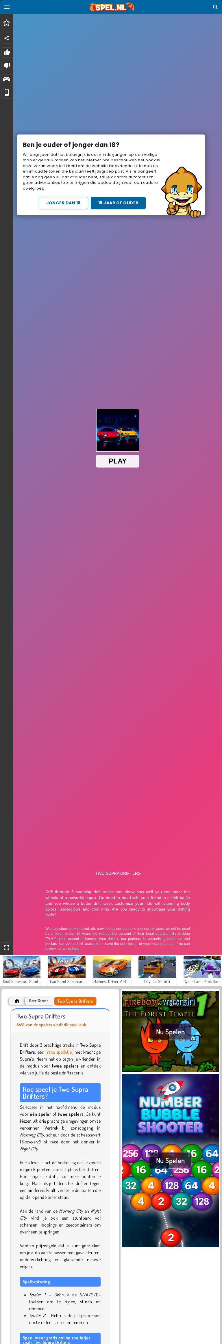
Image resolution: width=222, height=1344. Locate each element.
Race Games (38, 1001)
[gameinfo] (6, 79)
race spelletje (59, 1052)
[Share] (6, 38)
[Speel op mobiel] (6, 93)
